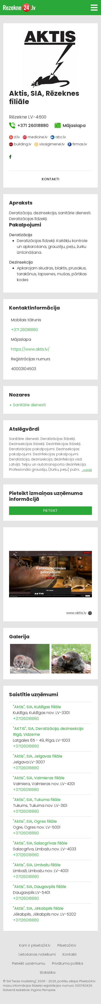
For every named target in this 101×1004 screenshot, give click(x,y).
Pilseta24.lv (66, 945)
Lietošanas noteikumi (37, 954)
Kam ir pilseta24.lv (34, 945)
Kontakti (50, 179)
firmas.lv (80, 144)
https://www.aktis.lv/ (30, 349)
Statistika (47, 972)
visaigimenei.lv (52, 144)
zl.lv (17, 137)
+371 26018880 (33, 125)
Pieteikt (50, 510)
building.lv (22, 144)
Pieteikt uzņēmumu (28, 963)
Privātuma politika (67, 963)
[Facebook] (11, 157)
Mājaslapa (74, 125)
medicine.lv (38, 137)
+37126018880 (26, 718)
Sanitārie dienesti (29, 405)
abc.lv (60, 137)
